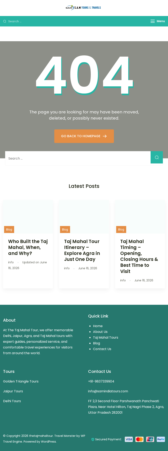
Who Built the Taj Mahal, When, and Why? (28, 247)
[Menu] (153, 21)
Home (98, 326)
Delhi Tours (12, 401)
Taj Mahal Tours (105, 337)
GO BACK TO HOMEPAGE (81, 136)
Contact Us (102, 349)
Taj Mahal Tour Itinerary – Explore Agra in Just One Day (82, 250)
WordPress (48, 442)
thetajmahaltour (41, 436)
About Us (100, 331)
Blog (9, 229)
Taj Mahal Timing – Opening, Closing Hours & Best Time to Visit (139, 256)
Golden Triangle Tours (21, 381)
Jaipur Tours (13, 391)
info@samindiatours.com (108, 391)
